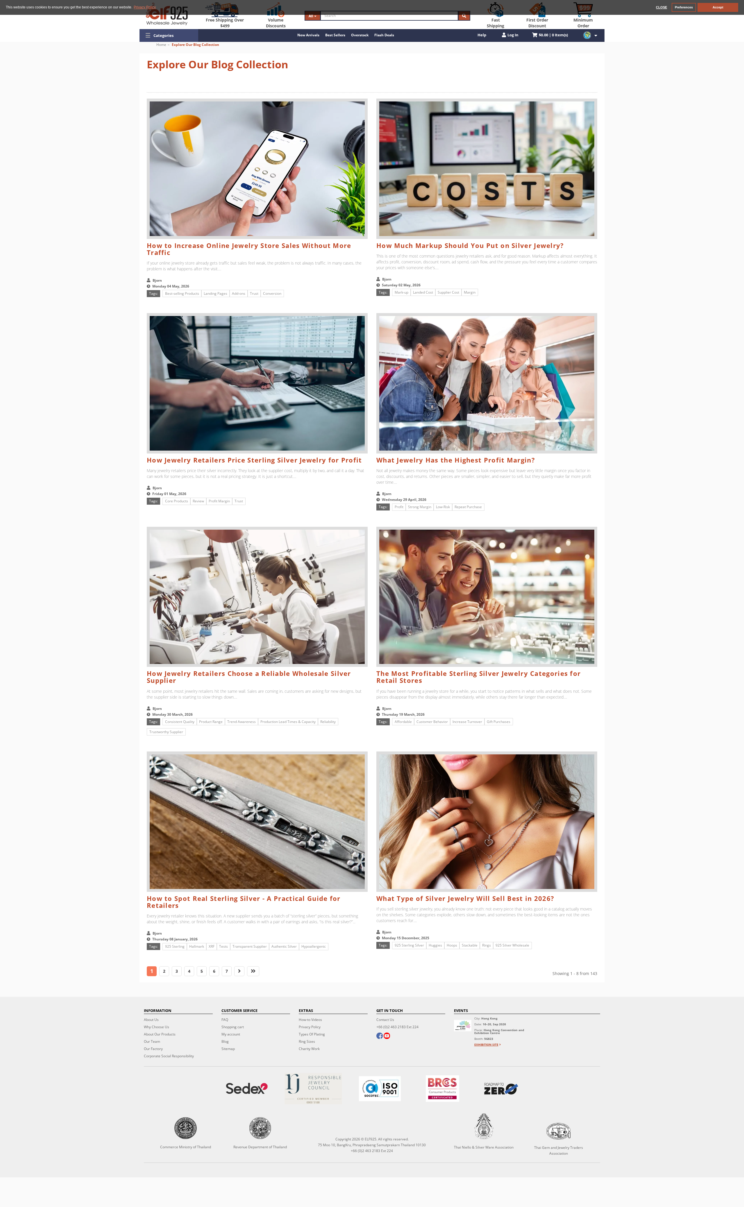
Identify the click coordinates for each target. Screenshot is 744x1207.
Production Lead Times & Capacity (288, 721)
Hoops (452, 945)
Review (198, 501)
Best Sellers (335, 35)
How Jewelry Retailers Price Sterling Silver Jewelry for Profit (254, 460)
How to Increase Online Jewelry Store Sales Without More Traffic (249, 249)
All (311, 15)
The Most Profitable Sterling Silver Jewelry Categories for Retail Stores (478, 677)
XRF (211, 946)
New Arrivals (308, 35)
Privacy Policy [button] (145, 7)
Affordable (403, 721)
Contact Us (385, 1019)
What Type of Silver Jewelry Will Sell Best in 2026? (465, 898)
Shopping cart (232, 1026)
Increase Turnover (467, 721)
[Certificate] (313, 1088)
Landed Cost (423, 292)
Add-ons (238, 293)
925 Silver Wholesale (512, 945)
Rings (486, 945)
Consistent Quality (179, 721)
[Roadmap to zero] (501, 1088)
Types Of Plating (312, 1034)
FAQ (224, 1019)
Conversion (272, 293)
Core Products (176, 501)
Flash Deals (384, 35)
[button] (169, 35)
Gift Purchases (498, 721)
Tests (223, 946)
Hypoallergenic (313, 946)
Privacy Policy (310, 1026)
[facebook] (379, 1036)
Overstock (360, 35)
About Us (151, 1019)
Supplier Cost (448, 292)
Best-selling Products (182, 293)
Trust (254, 293)
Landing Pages (215, 293)
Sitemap (228, 1048)
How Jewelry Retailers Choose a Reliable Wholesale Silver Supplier (249, 677)
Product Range (211, 721)
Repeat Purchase (468, 506)
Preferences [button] (684, 7)
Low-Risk (443, 506)
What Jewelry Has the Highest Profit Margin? (455, 460)
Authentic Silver (284, 946)
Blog (225, 1041)
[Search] (464, 16)
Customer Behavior (432, 721)
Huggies (435, 945)
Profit (399, 506)
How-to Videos (310, 1019)
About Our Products (160, 1034)
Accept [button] (718, 7)
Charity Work (309, 1048)
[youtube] (387, 1036)
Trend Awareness (241, 721)
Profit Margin (219, 501)
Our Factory (153, 1048)
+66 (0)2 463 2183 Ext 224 (397, 1026)
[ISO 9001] (380, 1088)
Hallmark (196, 946)
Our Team (152, 1041)
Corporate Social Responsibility (169, 1056)
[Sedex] (247, 1088)
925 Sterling (175, 946)
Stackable (469, 945)
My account (230, 1034)
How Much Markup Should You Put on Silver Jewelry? (470, 245)
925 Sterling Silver (409, 945)
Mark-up (401, 292)
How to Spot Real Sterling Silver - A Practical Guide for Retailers (244, 902)
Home (161, 44)
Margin (469, 292)
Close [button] (661, 7)
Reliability (328, 721)
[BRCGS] (442, 1088)
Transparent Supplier (250, 946)
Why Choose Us (156, 1026)
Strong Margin (419, 506)
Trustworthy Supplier (166, 731)
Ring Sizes (307, 1041)
